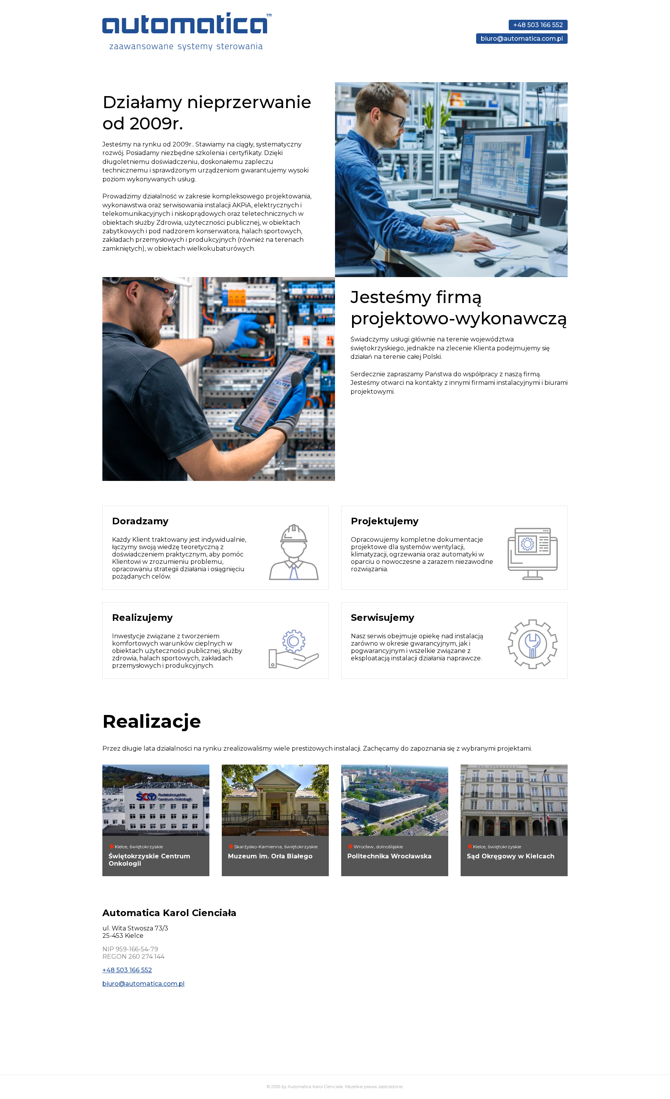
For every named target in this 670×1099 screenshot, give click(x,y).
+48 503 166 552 (538, 25)
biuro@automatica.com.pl (522, 38)
